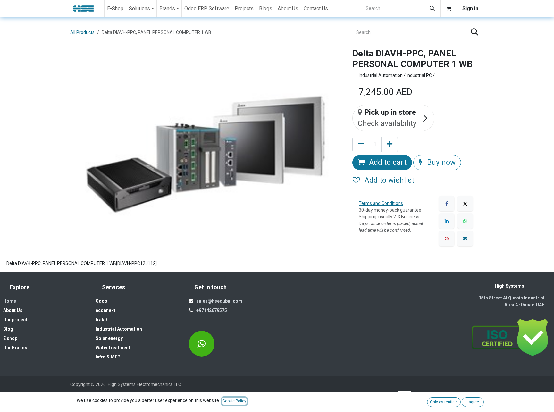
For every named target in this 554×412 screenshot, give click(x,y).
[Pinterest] (446, 238)
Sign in (470, 8)
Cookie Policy (234, 401)
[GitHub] (201, 344)
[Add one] (389, 144)
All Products (82, 32)
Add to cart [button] (387, 162)
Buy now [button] (440, 162)
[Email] (465, 238)
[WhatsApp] (465, 221)
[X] (465, 203)
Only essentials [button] (444, 402)
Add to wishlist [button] (388, 180)
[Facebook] (446, 203)
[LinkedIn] (446, 221)
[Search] (432, 8)
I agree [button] (473, 402)
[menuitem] (115, 8)
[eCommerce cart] (449, 8)
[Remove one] (360, 144)
